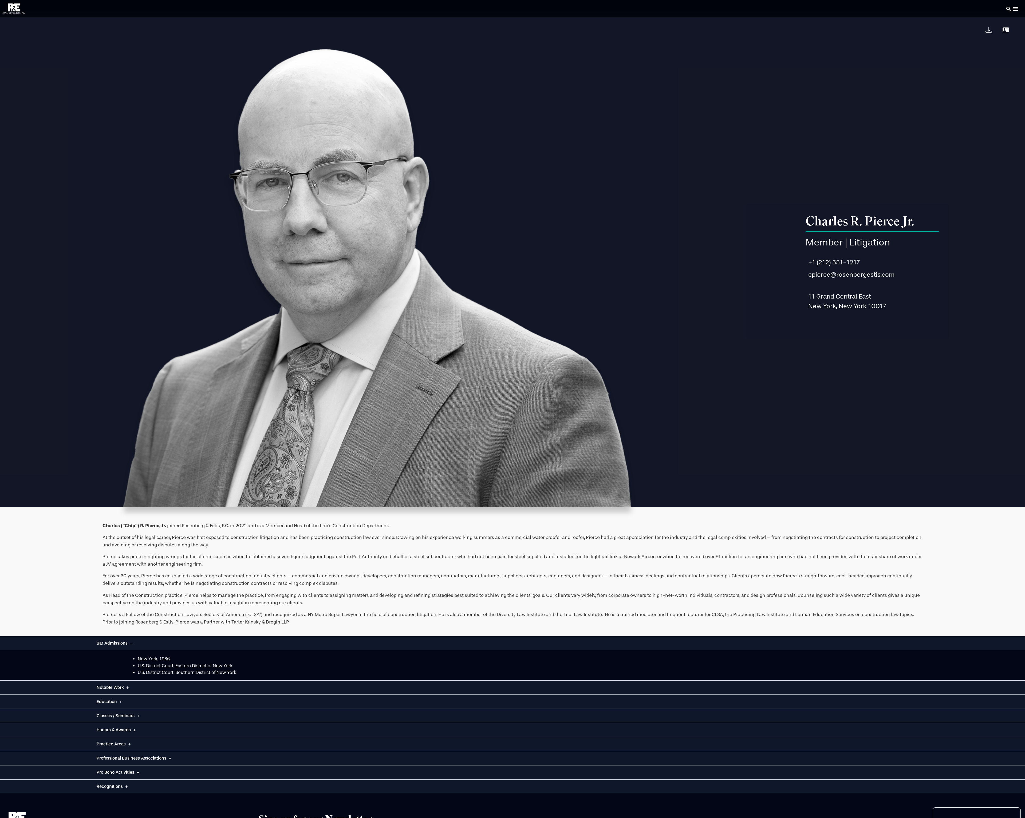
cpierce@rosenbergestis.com (851, 274)
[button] (1001, 9)
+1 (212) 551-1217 (834, 262)
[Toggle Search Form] (1008, 9)
